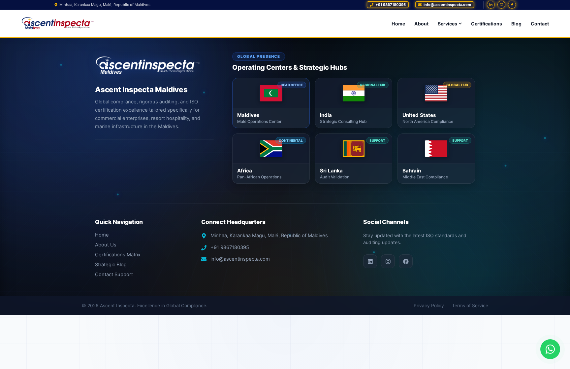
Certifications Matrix (118, 255)
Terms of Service (470, 305)
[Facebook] (512, 5)
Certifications (486, 23)
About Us (105, 245)
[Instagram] (501, 5)
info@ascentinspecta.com (240, 259)
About (421, 23)
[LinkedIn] (491, 5)
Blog (516, 23)
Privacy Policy (429, 305)
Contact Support (114, 274)
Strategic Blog (111, 265)
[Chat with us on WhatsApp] (550, 349)
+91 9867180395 (229, 247)
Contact (540, 23)
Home (398, 23)
